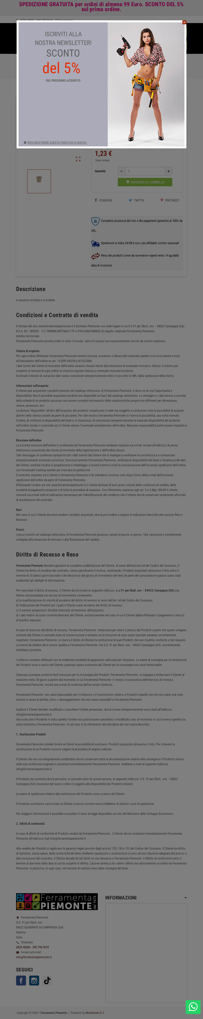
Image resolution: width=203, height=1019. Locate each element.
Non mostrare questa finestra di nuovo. (57, 142)
